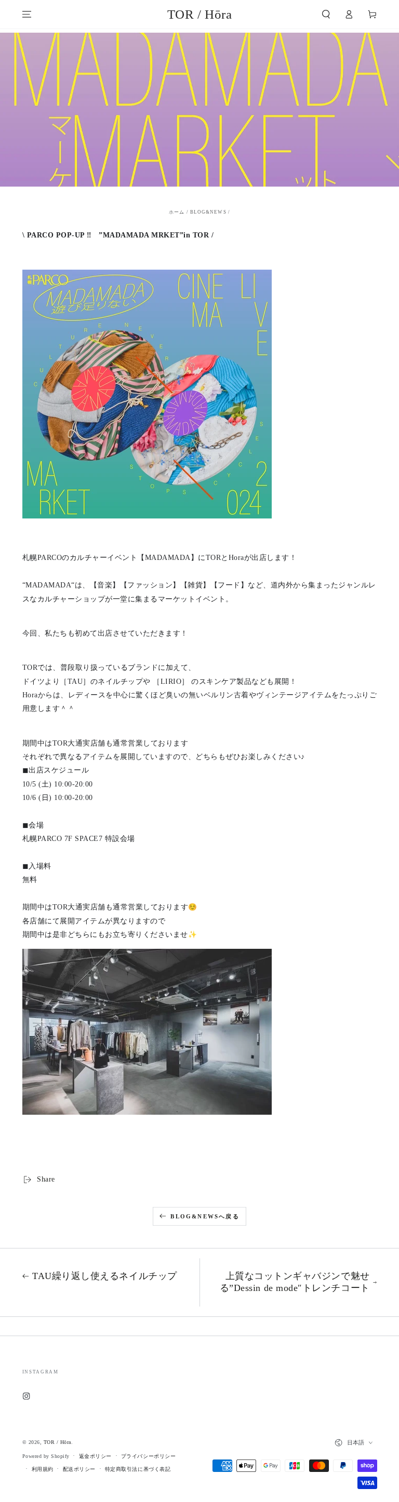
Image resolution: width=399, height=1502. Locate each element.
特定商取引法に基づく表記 (137, 1469)
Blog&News (208, 212)
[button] (326, 14)
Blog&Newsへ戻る (204, 1216)
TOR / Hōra (57, 1442)
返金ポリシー (95, 1456)
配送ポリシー (79, 1469)
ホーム (176, 212)
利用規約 (43, 1469)
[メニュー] (27, 14)
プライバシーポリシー (148, 1456)
